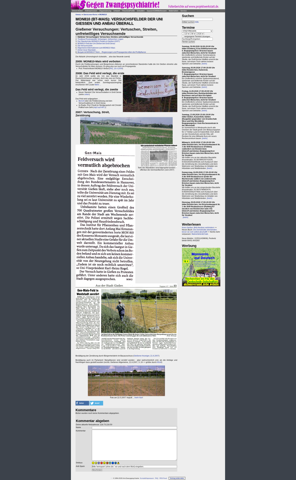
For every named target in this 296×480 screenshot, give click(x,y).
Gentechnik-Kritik (90, 14)
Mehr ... (98, 85)
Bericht (81, 101)
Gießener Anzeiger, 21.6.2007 (146, 356)
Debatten (141, 11)
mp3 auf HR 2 (99, 107)
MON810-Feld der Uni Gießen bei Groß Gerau (96, 43)
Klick (159, 362)
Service (183, 11)
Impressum (150, 478)
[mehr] (204, 64)
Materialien (173, 11)
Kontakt (143, 478)
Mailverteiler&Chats (200, 234)
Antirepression (91, 11)
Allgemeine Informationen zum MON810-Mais (96, 48)
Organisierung (105, 11)
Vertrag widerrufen (177, 478)
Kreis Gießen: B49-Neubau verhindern (198, 227)
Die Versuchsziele (85, 46)
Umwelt (116, 11)
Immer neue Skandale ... (87, 50)
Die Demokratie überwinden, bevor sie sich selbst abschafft (199, 231)
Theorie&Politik (128, 11)
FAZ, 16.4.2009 (116, 68)
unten (86, 94)
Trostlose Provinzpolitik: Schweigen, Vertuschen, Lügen (100, 39)
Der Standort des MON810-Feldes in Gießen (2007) (99, 41)
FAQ (156, 478)
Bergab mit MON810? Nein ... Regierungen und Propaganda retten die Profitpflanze (112, 52)
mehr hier (138, 398)
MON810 (103, 14)
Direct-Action (77, 11)
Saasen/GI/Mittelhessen (157, 11)
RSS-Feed (163, 478)
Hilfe (197, 22)
